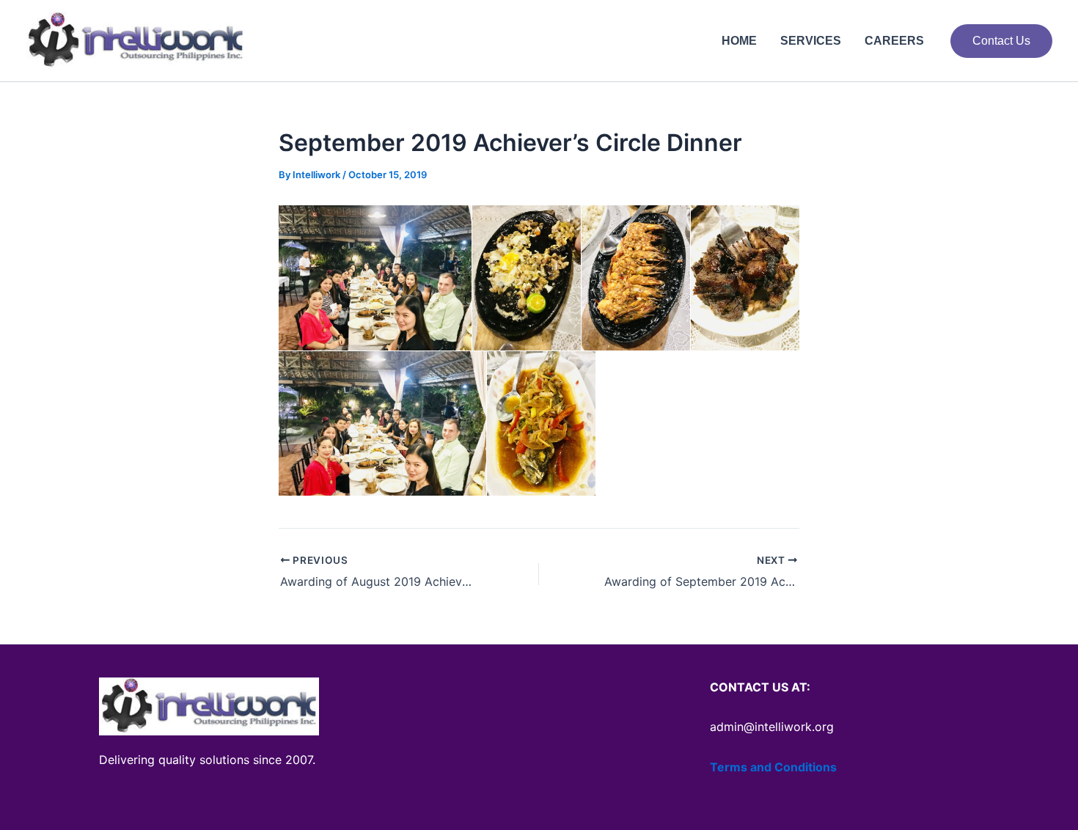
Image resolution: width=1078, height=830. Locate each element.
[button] (1001, 41)
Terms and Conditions (773, 767)
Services (810, 40)
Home (739, 40)
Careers (894, 40)
